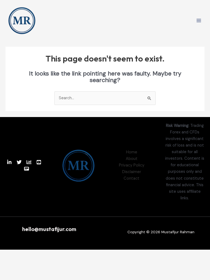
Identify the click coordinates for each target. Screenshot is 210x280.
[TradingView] (29, 162)
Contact (131, 178)
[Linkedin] (9, 162)
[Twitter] (19, 162)
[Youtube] (38, 162)
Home (131, 152)
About (132, 158)
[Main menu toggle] (199, 20)
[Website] (26, 168)
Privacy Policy (131, 165)
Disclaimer (131, 171)
